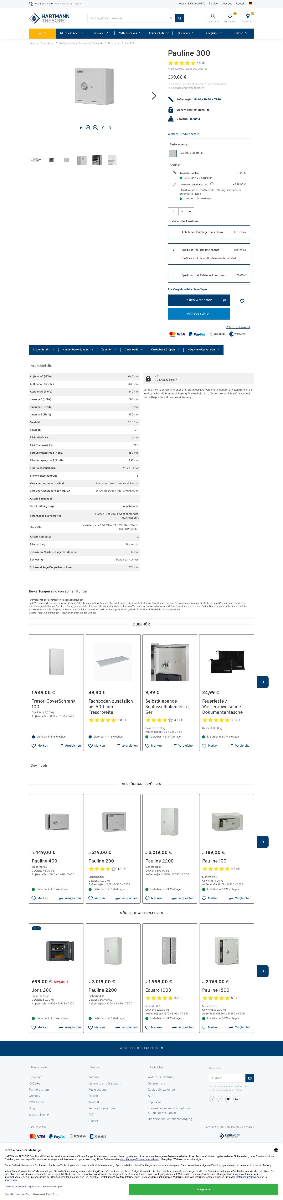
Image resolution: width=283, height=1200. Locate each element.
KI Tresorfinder (69, 33)
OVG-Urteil (36, 1102)
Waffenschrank (127, 33)
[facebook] (220, 1099)
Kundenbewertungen (76, 349)
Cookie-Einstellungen (162, 1090)
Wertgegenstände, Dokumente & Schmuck (80, 43)
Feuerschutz (156, 33)
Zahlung (94, 1077)
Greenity (34, 1096)
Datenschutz (156, 1084)
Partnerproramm (40, 1090)
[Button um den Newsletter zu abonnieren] (249, 1078)
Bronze (112, 43)
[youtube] (228, 1099)
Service (213, 3)
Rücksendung (97, 1090)
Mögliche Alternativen (201, 349)
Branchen (184, 33)
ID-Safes (34, 1084)
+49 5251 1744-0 (44, 3)
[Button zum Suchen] (179, 18)
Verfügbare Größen (163, 349)
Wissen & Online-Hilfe (192, 3)
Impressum (155, 1102)
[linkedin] (236, 1099)
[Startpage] (49, 18)
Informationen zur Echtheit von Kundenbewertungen (169, 1111)
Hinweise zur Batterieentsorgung (170, 1119)
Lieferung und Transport (104, 1084)
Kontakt (240, 3)
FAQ (91, 1115)
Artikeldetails (41, 349)
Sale (40, 33)
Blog (32, 1109)
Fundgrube (211, 33)
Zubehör (106, 349)
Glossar (93, 1121)
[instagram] (212, 1099)
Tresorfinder (47, 43)
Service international (102, 1109)
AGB (151, 1096)
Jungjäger (36, 1077)
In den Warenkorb (198, 300)
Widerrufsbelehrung (161, 1077)
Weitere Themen (39, 1115)
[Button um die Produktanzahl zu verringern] (182, 211)
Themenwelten (39, 1067)
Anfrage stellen (199, 313)
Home (32, 43)
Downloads (132, 349)
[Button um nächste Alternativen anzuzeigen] (263, 682)
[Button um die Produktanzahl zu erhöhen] (190, 211)
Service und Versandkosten (188, 88)
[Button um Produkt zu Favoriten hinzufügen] (242, 301)
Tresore (99, 33)
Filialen (93, 1096)
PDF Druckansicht (238, 327)
